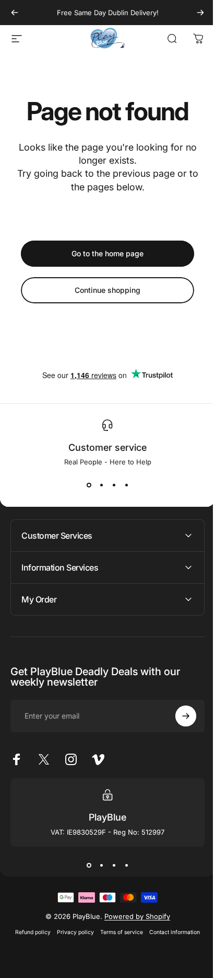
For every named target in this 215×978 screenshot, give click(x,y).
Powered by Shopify (133, 916)
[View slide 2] (101, 485)
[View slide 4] (126, 485)
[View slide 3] (114, 485)
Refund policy (29, 932)
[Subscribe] (178, 716)
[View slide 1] (88, 485)
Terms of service (118, 932)
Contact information (171, 932)
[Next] (200, 12)
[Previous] (14, 12)
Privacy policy (71, 932)
